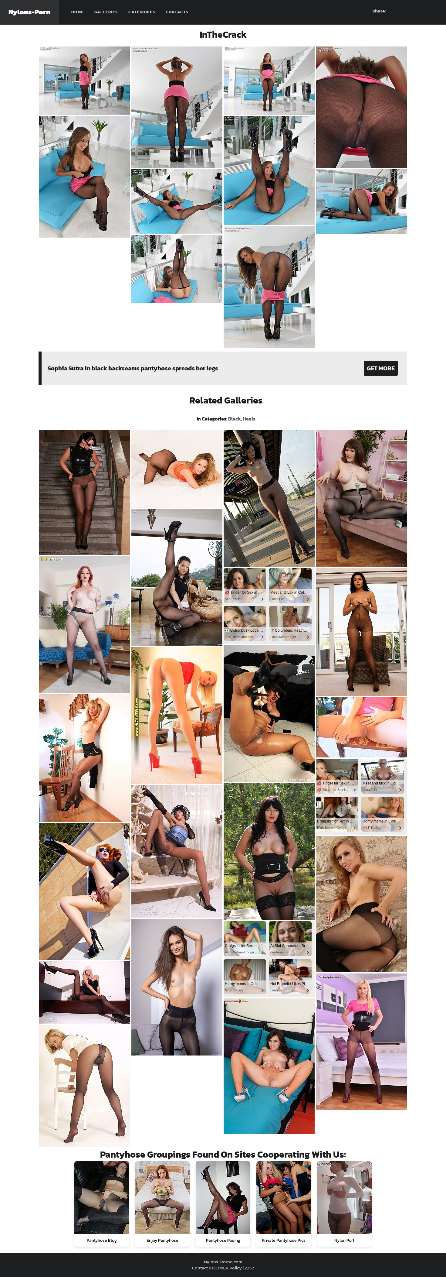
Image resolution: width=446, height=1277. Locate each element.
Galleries (106, 12)
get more (381, 368)
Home (77, 12)
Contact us (203, 1267)
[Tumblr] (422, 11)
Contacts (177, 12)
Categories (141, 12)
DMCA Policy (229, 1267)
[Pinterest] (411, 11)
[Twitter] (433, 11)
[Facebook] (400, 11)
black (234, 418)
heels (249, 418)
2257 (249, 1267)
